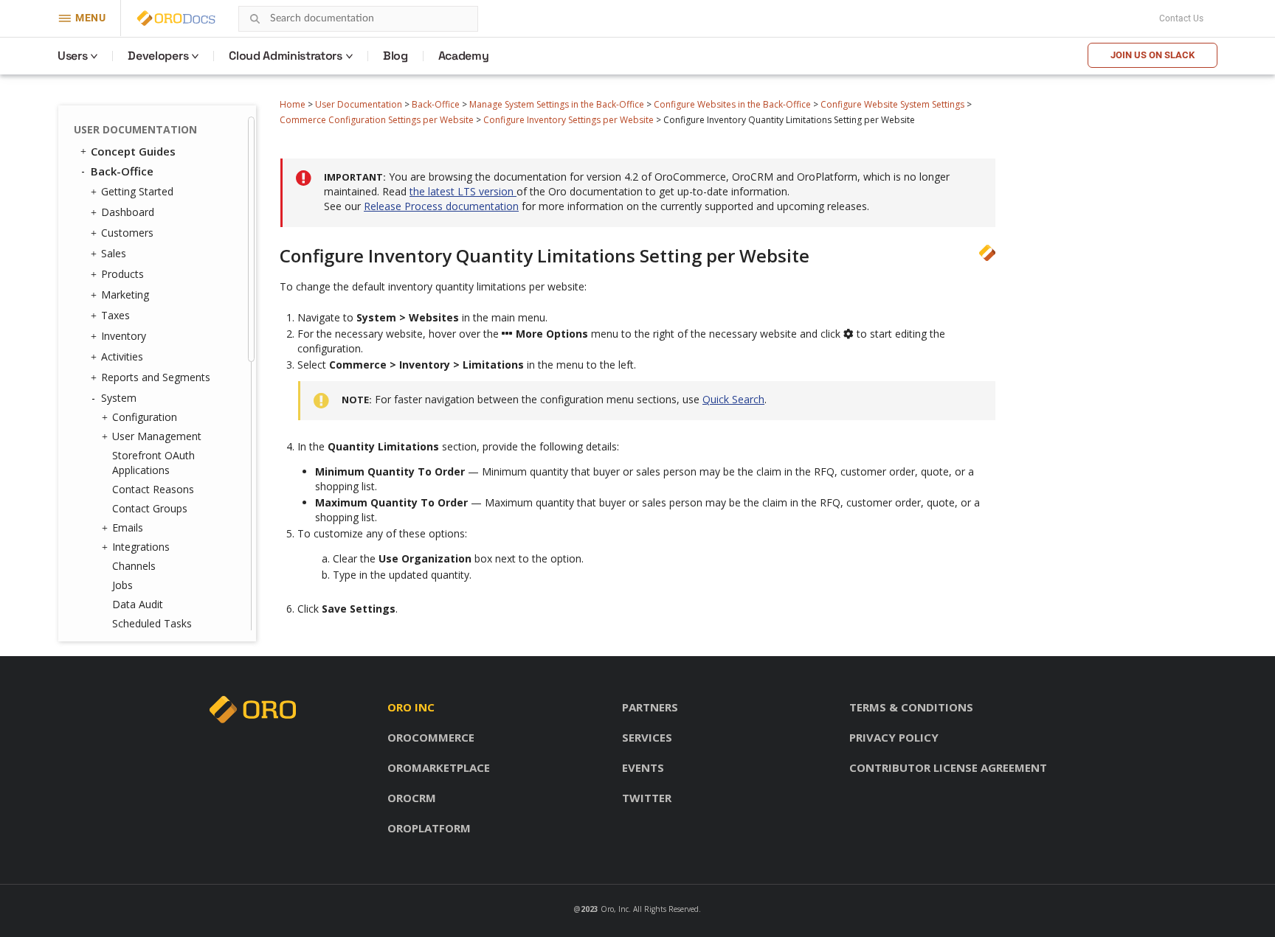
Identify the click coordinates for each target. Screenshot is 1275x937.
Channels (134, 566)
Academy (463, 55)
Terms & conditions (911, 707)
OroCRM (411, 797)
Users (72, 55)
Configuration (144, 417)
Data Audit (137, 604)
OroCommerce (430, 737)
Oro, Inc (615, 909)
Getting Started (137, 191)
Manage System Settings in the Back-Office (556, 104)
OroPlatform (429, 828)
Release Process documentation (441, 206)
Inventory (123, 336)
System (119, 398)
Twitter (646, 797)
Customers (127, 233)
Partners (650, 707)
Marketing (125, 295)
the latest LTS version (463, 191)
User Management (156, 436)
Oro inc (411, 707)
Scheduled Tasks (152, 623)
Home (292, 104)
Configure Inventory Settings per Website (568, 120)
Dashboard (127, 212)
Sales (113, 253)
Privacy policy (894, 737)
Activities (122, 356)
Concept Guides (133, 151)
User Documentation (358, 104)
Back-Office (436, 104)
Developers (158, 55)
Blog (395, 55)
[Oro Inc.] (159, 18)
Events (643, 767)
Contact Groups (149, 508)
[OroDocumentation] (199, 19)
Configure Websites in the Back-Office (732, 104)
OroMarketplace (438, 767)
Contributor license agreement (948, 767)
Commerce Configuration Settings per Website (377, 120)
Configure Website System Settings (892, 104)
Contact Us (1181, 18)
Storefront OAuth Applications (153, 462)
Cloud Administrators (285, 55)
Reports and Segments (155, 377)
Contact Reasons (153, 489)
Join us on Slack (1152, 54)
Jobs (122, 585)
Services (647, 737)
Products (122, 274)
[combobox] (358, 19)
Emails (127, 527)
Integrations (141, 547)
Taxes (115, 315)
